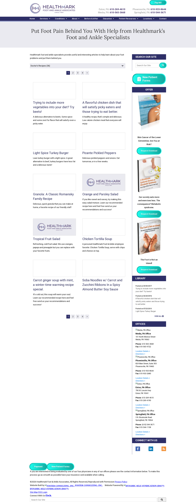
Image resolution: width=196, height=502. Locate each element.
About (75, 19)
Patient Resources (128, 19)
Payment (38, 466)
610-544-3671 (158, 12)
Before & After (91, 19)
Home (32, 19)
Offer (149, 89)
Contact (163, 19)
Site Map (34, 492)
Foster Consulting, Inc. (88, 485)
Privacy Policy (121, 482)
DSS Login (42, 492)
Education (107, 19)
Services (44, 19)
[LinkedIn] (151, 449)
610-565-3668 (117, 12)
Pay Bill (158, 2)
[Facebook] (138, 449)
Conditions (60, 19)
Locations (148, 19)
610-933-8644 (158, 9)
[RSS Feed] (164, 449)
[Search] (163, 65)
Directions (140, 354)
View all (158, 316)
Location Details (142, 351)
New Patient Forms (60, 466)
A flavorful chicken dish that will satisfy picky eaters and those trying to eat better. (150, 301)
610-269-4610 (117, 9)
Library (140, 278)
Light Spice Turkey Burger (146, 311)
